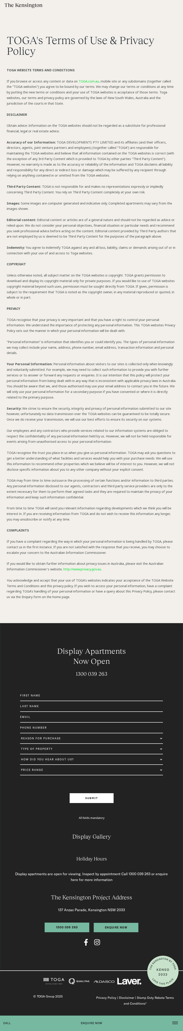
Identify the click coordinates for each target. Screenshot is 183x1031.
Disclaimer (126, 998)
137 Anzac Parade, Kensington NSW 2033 (91, 910)
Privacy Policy (106, 998)
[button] (175, 1023)
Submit (91, 798)
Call (7, 1023)
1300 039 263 (91, 673)
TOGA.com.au (89, 81)
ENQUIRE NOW (91, 1023)
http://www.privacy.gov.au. (82, 569)
